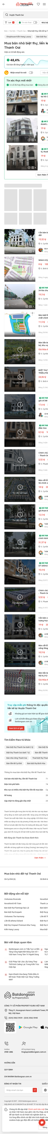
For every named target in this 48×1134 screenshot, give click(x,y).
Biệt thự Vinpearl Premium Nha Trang (19, 925)
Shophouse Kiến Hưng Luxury (18, 36)
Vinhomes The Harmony (14, 916)
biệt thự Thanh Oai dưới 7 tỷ (18, 752)
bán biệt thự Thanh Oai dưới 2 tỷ (19, 747)
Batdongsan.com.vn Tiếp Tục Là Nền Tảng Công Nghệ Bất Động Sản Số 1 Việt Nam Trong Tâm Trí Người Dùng (24, 952)
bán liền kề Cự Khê (14, 763)
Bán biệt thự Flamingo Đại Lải (16, 907)
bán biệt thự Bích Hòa (36, 763)
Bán (6, 31)
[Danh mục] (4, 4)
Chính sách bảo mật (36, 1109)
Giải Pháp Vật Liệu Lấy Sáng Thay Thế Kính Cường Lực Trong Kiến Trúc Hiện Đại (24, 964)
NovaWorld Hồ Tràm (12, 903)
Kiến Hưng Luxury (11, 929)
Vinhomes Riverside (12, 899)
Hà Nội (12, 31)
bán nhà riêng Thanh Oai (16, 758)
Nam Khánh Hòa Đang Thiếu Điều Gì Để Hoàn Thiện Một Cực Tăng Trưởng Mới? (24, 977)
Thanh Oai (21, 31)
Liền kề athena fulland (13, 920)
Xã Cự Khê (10, 879)
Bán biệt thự (41, 36)
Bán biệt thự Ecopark (13, 912)
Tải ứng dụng (27, 4)
